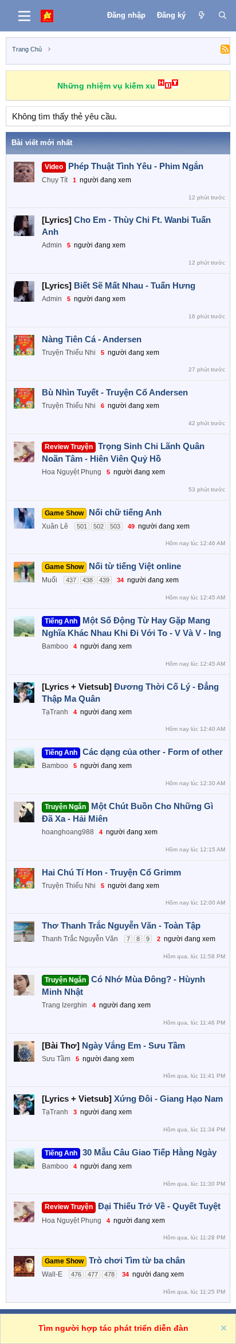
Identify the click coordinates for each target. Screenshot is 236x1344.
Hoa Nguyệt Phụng (71, 472)
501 (82, 526)
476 (76, 1274)
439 (104, 580)
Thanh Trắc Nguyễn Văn (80, 939)
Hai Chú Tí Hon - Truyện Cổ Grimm (111, 872)
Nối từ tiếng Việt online (135, 566)
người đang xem (105, 180)
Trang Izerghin (64, 1005)
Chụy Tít (55, 180)
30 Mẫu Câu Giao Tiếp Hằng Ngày (149, 1152)
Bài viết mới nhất (41, 142)
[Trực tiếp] (202, 15)
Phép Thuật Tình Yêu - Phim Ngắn (135, 166)
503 (115, 526)
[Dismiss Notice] (222, 1329)
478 (109, 1274)
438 (87, 580)
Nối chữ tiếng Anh (125, 512)
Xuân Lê (55, 526)
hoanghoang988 (68, 832)
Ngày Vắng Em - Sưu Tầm (133, 1045)
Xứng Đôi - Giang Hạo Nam (168, 1098)
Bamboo (55, 646)
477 (93, 1274)
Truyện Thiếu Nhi (69, 353)
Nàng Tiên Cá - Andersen (91, 339)
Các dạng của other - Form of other (152, 752)
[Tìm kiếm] (222, 15)
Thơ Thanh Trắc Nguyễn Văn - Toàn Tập (121, 925)
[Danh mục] (24, 16)
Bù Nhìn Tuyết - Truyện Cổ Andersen (115, 392)
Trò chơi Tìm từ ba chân (137, 1260)
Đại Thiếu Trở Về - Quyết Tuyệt (159, 1206)
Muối (49, 580)
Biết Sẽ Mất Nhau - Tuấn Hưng (134, 285)
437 (71, 580)
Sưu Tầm (56, 1059)
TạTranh (55, 712)
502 (98, 526)
